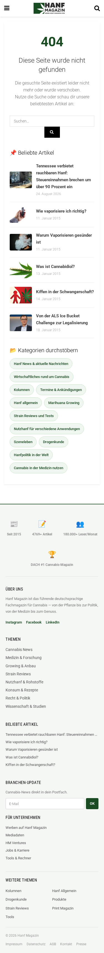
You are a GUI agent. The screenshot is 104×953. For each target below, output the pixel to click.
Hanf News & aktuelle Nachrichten (41, 364)
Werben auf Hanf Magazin (26, 828)
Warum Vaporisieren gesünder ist (32, 749)
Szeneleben (23, 442)
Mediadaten (15, 835)
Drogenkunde (53, 442)
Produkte (59, 899)
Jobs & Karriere (17, 850)
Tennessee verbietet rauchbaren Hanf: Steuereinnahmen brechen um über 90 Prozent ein (52, 734)
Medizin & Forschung (24, 657)
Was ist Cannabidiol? (55, 266)
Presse (81, 944)
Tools (10, 917)
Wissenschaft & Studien (26, 706)
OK (92, 803)
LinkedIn (52, 622)
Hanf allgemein (26, 403)
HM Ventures (16, 843)
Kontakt (66, 944)
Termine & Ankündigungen (61, 390)
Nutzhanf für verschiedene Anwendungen (47, 429)
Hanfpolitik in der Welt (31, 455)
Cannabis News (19, 649)
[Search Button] (97, 8)
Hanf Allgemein (64, 891)
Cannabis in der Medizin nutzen (38, 468)
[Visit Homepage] (49, 8)
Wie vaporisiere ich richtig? (61, 211)
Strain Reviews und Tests (34, 416)
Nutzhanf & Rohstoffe (24, 682)
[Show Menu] (6, 8)
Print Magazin (62, 908)
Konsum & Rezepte (22, 690)
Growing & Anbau (21, 666)
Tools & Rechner (18, 858)
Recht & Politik (18, 698)
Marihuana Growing (63, 403)
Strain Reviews (18, 674)
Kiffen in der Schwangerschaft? (65, 291)
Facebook (34, 622)
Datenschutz (36, 944)
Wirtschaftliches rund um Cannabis (41, 377)
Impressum (14, 944)
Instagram (14, 622)
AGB (53, 944)
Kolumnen (22, 390)
